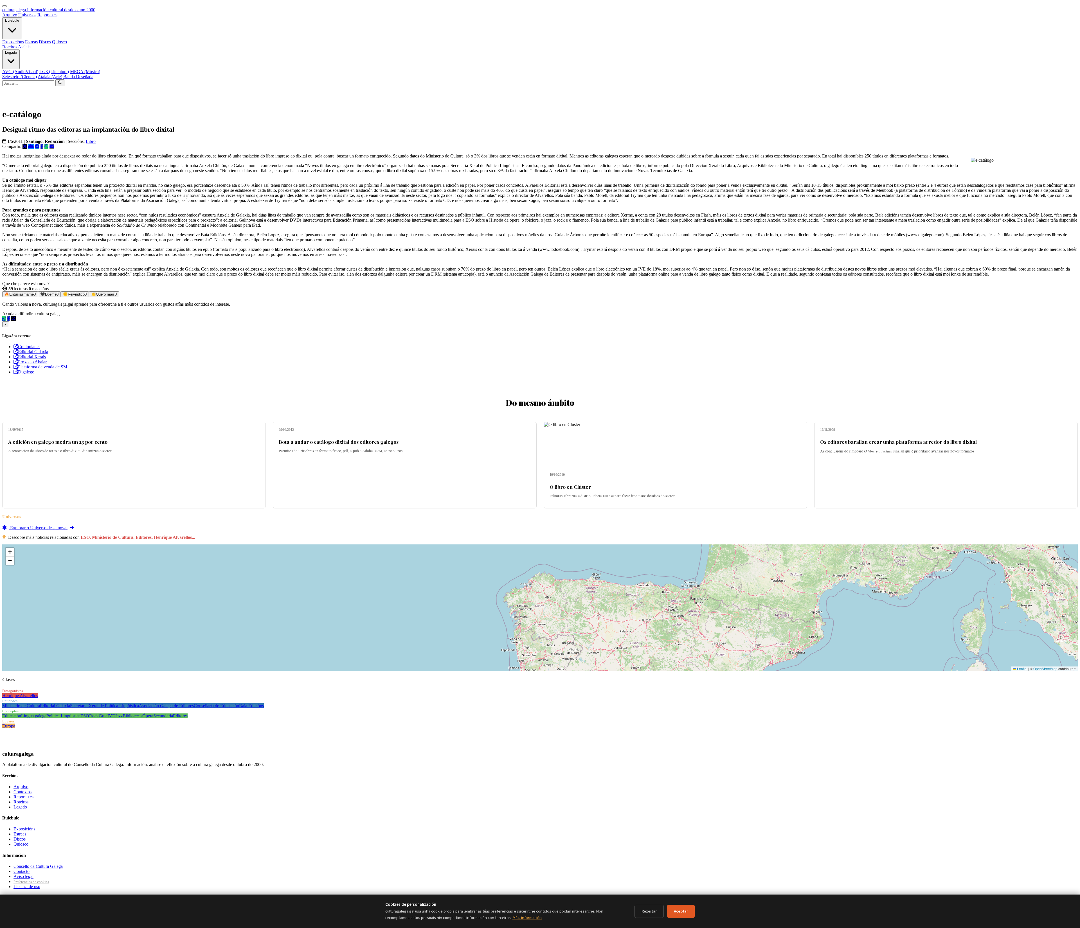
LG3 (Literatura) (54, 71)
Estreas (31, 41)
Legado (11, 52)
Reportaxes (47, 14)
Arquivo (9, 14)
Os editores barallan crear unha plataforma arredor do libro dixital (898, 441)
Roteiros (9, 46)
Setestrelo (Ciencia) (19, 76)
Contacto (22, 871)
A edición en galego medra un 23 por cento (57, 441)
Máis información (527, 918)
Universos (27, 14)
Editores (180, 715)
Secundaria (163, 715)
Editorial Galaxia (33, 351)
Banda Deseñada (78, 76)
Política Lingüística (63, 715)
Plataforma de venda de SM (42, 366)
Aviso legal (23, 876)
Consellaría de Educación (216, 705)
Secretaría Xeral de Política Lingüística (104, 705)
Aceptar (681, 911)
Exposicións (13, 41)
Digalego (26, 372)
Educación (11, 715)
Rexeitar (649, 911)
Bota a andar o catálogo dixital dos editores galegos (339, 441)
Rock (94, 715)
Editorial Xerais (32, 356)
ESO (84, 715)
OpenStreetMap (1045, 668)
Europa (8, 726)
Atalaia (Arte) (50, 76)
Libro (91, 141)
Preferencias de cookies (31, 882)
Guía (103, 715)
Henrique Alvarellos (20, 695)
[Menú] (4, 6)
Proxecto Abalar (32, 361)
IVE (111, 715)
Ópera (147, 715)
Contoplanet (29, 346)
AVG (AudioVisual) (20, 71)
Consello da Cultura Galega (38, 866)
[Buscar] (59, 82)
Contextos (23, 791)
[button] (10, 552)
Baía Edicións (251, 705)
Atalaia (24, 46)
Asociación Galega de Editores (166, 705)
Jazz (119, 715)
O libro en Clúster (570, 486)
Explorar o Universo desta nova (38, 527)
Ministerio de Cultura (21, 705)
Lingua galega (33, 715)
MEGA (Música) (85, 71)
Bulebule (12, 20)
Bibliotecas (132, 715)
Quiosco (59, 41)
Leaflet (1021, 668)
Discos (45, 41)
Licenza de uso (27, 886)
